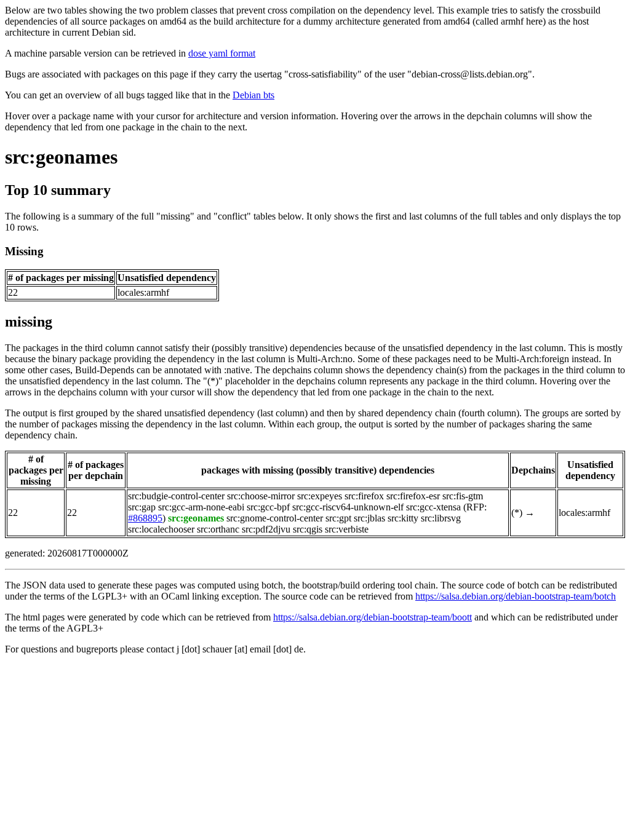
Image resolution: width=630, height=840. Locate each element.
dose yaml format (221, 53)
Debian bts (253, 95)
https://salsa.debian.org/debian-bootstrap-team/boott (372, 617)
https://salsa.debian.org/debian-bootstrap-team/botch (515, 596)
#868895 (145, 518)
